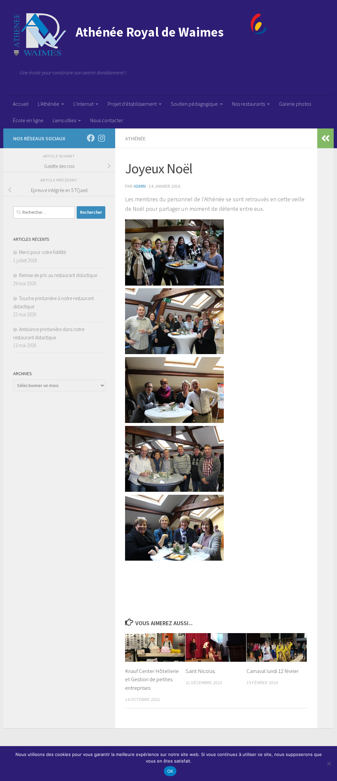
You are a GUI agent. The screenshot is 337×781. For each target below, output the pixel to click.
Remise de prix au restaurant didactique (58, 275)
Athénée (135, 138)
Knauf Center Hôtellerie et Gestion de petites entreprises (152, 679)
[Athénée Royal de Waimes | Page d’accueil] (140, 34)
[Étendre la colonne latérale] (325, 138)
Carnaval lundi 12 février (272, 671)
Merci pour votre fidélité (42, 252)
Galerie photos (295, 103)
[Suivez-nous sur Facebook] (91, 138)
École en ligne (28, 120)
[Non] (328, 763)
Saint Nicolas (200, 671)
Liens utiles (64, 120)
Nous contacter (106, 120)
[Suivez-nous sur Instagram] (101, 138)
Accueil (21, 103)
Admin (140, 186)
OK (170, 771)
